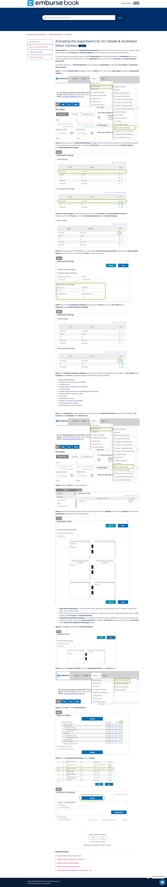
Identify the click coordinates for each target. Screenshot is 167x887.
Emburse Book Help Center (36, 34)
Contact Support (126, 3)
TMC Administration (56, 34)
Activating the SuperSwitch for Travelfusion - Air (74, 870)
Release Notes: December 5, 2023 (69, 856)
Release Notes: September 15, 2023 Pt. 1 (71, 859)
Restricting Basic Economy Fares (68, 867)
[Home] (53, 3)
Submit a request (105, 845)
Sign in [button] (136, 3)
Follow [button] (82, 46)
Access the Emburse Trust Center (39, 883)
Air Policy (68, 34)
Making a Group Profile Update (68, 863)
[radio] (92, 838)
